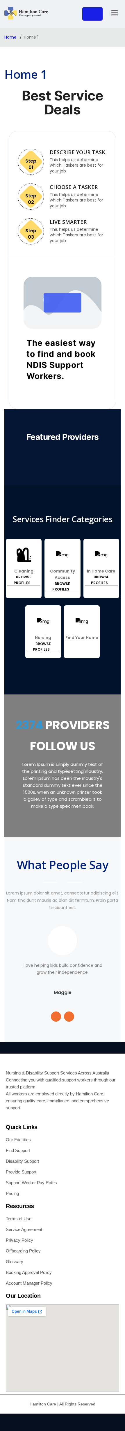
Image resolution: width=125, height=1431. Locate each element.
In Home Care (101, 571)
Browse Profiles (23, 580)
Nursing (43, 637)
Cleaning (23, 571)
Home (11, 37)
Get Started (92, 14)
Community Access (62, 574)
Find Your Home (81, 637)
